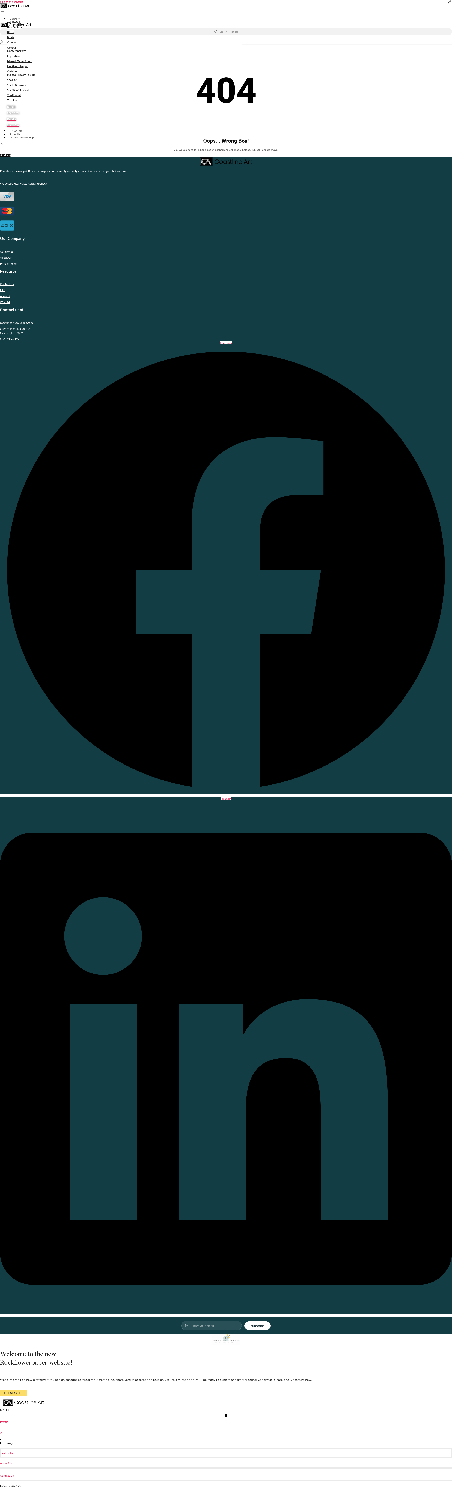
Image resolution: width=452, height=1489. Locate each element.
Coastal (11, 47)
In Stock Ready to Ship (22, 137)
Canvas (11, 42)
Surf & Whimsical (18, 90)
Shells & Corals (16, 85)
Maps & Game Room (19, 61)
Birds (10, 32)
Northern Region (17, 66)
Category (15, 18)
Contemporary (16, 50)
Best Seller (7, 1453)
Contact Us (7, 1475)
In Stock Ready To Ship (21, 74)
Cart (2, 1433)
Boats (10, 37)
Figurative (13, 56)
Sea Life (12, 79)
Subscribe (257, 1326)
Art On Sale (14, 21)
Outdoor (12, 71)
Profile (4, 1421)
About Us (15, 134)
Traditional (14, 95)
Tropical (12, 100)
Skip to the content (11, 1)
